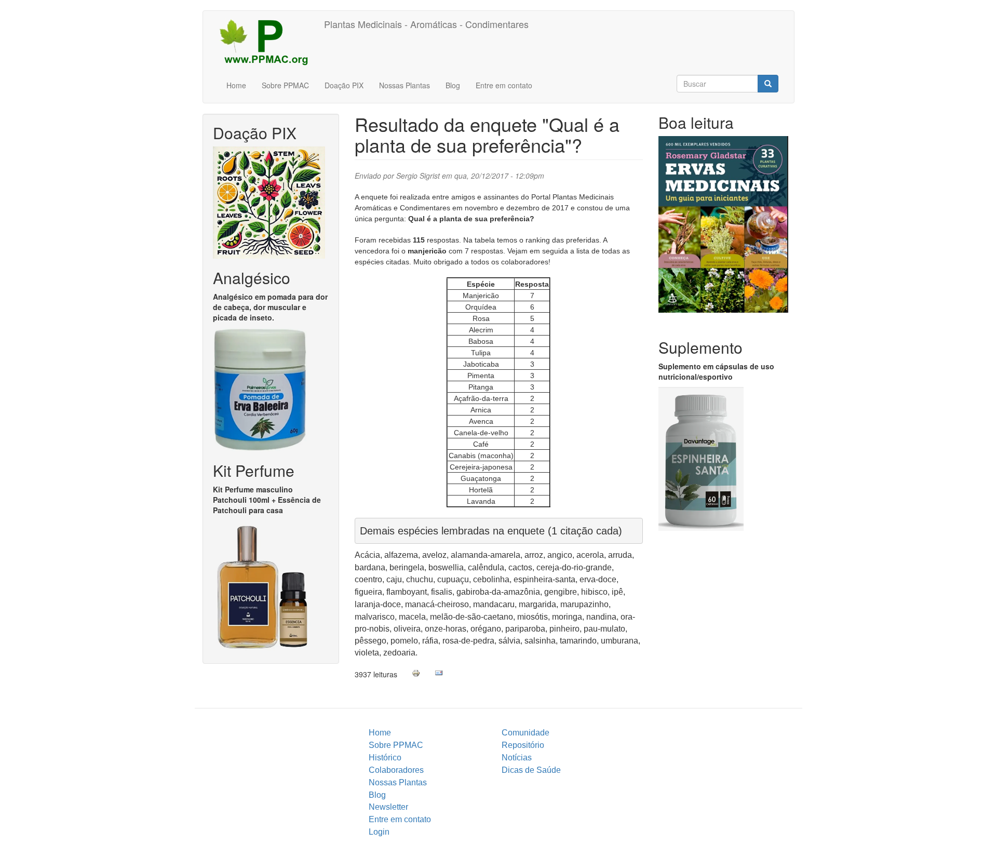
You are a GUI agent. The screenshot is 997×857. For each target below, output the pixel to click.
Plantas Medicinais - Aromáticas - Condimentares (426, 24)
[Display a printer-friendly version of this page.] (416, 673)
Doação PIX (344, 85)
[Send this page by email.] (439, 673)
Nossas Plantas (404, 85)
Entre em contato (504, 85)
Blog (453, 85)
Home (236, 85)
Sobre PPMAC (285, 85)
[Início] (267, 41)
